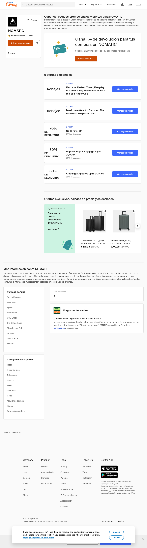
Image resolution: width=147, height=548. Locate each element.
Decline (116, 537)
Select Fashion (14, 297)
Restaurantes (13, 370)
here (65, 521)
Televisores (12, 375)
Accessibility (66, 501)
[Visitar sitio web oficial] (37, 43)
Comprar (11, 53)
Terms (63, 483)
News (25, 483)
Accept (116, 532)
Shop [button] (81, 4)
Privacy (63, 466)
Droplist (44, 466)
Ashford (10, 343)
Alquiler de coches (15, 401)
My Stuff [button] (95, 4)
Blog (25, 489)
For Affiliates (46, 483)
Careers (26, 478)
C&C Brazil (12, 318)
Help (25, 472)
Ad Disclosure (66, 489)
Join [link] (130, 4)
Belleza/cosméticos (16, 411)
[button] (112, 521)
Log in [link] (138, 4)
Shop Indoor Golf (14, 328)
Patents (63, 478)
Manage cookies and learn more (38, 537)
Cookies (64, 506)
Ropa (9, 395)
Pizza (9, 365)
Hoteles (10, 380)
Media (26, 495)
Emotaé (10, 333)
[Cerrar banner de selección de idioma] (143, 539)
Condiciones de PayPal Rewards (102, 51)
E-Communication (68, 495)
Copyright (64, 472)
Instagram (87, 478)
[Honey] (11, 4)
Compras (11, 390)
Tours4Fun (12, 312)
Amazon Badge (48, 472)
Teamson (11, 302)
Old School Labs (14, 323)
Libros (10, 406)
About (25, 466)
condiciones (59, 328)
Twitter (86, 472)
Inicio (5, 432)
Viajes (9, 385)
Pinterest (87, 483)
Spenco (10, 307)
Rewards (111, 4)
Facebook (87, 466)
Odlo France (12, 338)
